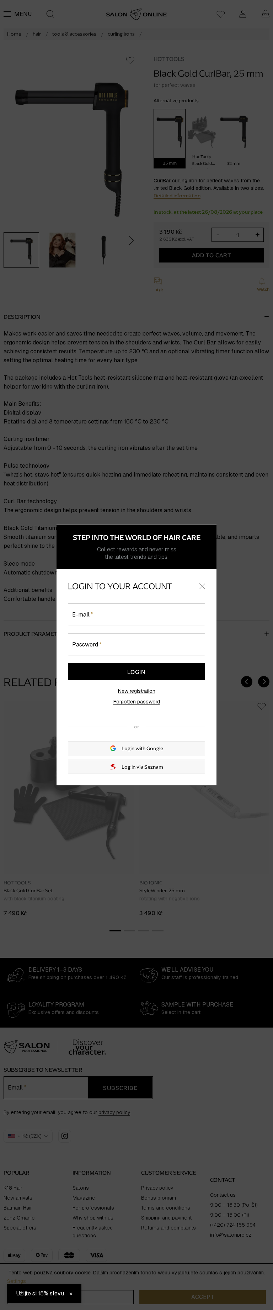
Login (136, 671)
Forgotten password (136, 701)
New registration (136, 691)
